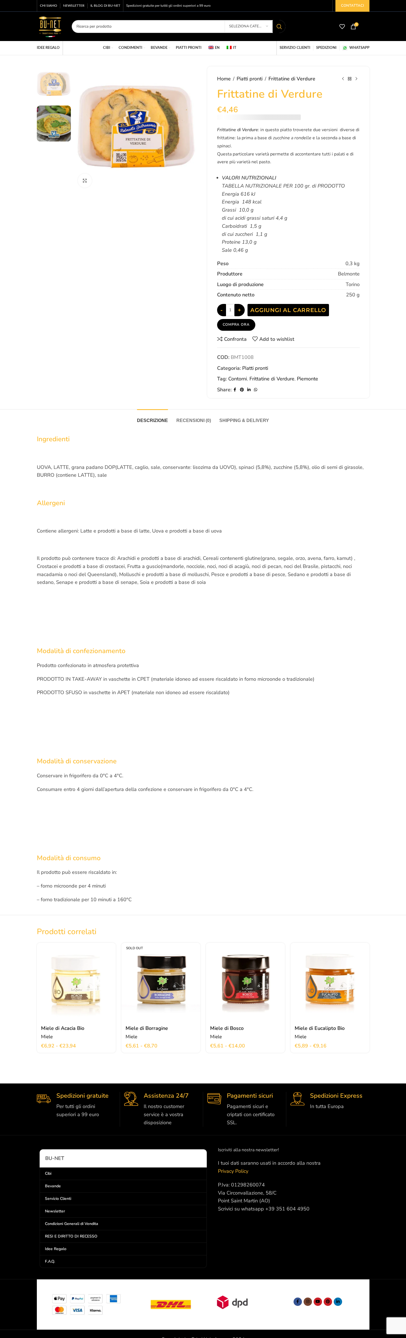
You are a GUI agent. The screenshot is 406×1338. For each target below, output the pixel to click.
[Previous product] (343, 78)
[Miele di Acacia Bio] (76, 976)
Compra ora (236, 319)
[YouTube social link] (318, 1296)
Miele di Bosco (227, 1022)
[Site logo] (50, 26)
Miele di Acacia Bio (62, 1022)
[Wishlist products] (342, 26)
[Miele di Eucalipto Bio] (329, 976)
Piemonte (307, 373)
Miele (47, 1031)
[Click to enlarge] (85, 181)
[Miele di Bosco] (245, 976)
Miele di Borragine (147, 1022)
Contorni (237, 373)
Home (224, 78)
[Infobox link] (76, 1099)
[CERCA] (279, 26)
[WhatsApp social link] (255, 384)
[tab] (152, 412)
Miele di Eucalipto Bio (320, 1022)
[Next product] (356, 78)
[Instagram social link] (308, 1296)
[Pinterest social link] (242, 384)
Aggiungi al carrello (288, 304)
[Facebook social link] (235, 384)
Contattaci (352, 5)
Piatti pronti (250, 78)
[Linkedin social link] (249, 384)
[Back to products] (349, 78)
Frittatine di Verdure (271, 373)
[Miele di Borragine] (160, 976)
